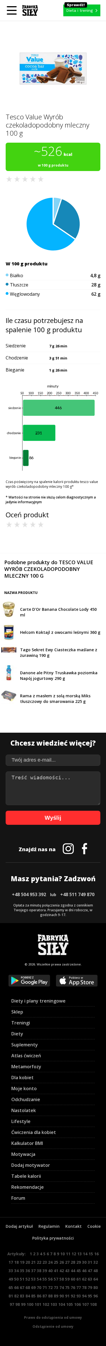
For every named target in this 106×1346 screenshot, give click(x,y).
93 (78, 1296)
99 (23, 1304)
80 (95, 1287)
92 (73, 1296)
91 (67, 1296)
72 (50, 1287)
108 (93, 1304)
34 (16, 1270)
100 (30, 1304)
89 (56, 1296)
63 (90, 1279)
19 (22, 1262)
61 (78, 1279)
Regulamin (49, 1226)
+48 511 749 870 (77, 894)
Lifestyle (21, 1121)
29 (78, 1262)
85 (33, 1296)
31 (90, 1262)
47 (90, 1270)
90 (61, 1296)
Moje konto (24, 1088)
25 (56, 1262)
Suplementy (24, 1045)
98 (17, 1304)
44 (73, 1270)
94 (84, 1296)
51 (22, 1279)
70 (39, 1287)
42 (61, 1270)
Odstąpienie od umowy (53, 1326)
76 (73, 1287)
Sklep (17, 1012)
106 (77, 1304)
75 (67, 1287)
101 (37, 1304)
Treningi (20, 1023)
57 (56, 1279)
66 (16, 1287)
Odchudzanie (25, 1099)
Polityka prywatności (53, 1238)
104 (61, 1304)
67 (22, 1287)
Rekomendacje (27, 1187)
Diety (17, 1034)
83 (22, 1296)
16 (96, 1253)
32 (95, 1262)
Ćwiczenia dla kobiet (33, 1132)
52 (27, 1279)
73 (56, 1287)
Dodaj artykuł (19, 1226)
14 (85, 1253)
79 (90, 1287)
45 (78, 1270)
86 (39, 1296)
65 (10, 1287)
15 (90, 1253)
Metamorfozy (26, 1066)
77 (78, 1287)
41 (56, 1270)
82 (16, 1296)
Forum (18, 1198)
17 (10, 1262)
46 (84, 1270)
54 (39, 1279)
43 (67, 1270)
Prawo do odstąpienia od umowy (53, 1317)
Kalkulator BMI (27, 1143)
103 (53, 1304)
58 (61, 1279)
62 (84, 1279)
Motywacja (23, 1154)
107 (85, 1304)
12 (74, 1253)
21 (33, 1262)
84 (27, 1296)
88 (50, 1296)
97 (12, 1304)
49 (10, 1279)
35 (22, 1270)
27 (67, 1262)
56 (50, 1279)
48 (95, 1270)
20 (27, 1262)
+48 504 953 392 (29, 894)
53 (33, 1279)
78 (84, 1287)
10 (62, 1253)
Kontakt (73, 1226)
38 (39, 1270)
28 (73, 1262)
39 (44, 1270)
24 (50, 1262)
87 (44, 1296)
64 (95, 1279)
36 (27, 1270)
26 (61, 1262)
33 (10, 1270)
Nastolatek (23, 1110)
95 (90, 1296)
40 (50, 1270)
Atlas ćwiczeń (26, 1056)
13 (79, 1253)
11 (68, 1253)
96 (95, 1296)
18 (16, 1262)
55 (44, 1279)
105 (69, 1304)
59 (67, 1279)
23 (44, 1262)
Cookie (94, 1226)
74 (61, 1287)
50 (16, 1279)
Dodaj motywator (30, 1165)
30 (84, 1262)
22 (39, 1262)
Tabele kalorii (26, 1176)
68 (27, 1287)
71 (44, 1287)
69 (33, 1287)
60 (73, 1279)
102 (45, 1304)
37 (33, 1270)
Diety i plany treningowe (38, 1001)
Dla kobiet (22, 1077)
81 (10, 1296)
